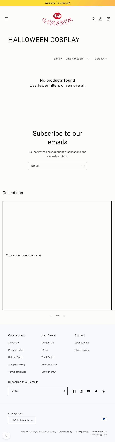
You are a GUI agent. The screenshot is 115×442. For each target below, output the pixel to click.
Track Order (47, 357)
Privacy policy (82, 432)
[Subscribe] (83, 166)
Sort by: (58, 58)
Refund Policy (16, 357)
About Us (13, 342)
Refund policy (65, 432)
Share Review (82, 350)
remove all (75, 85)
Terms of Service (17, 372)
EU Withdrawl (48, 372)
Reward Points (49, 364)
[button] (6, 18)
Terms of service (99, 432)
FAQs (44, 350)
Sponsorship (82, 342)
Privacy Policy (16, 350)
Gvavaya (33, 432)
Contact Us (47, 342)
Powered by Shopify (47, 432)
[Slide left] (50, 315)
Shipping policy (99, 435)
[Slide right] (64, 315)
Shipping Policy (16, 364)
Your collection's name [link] (22, 255)
